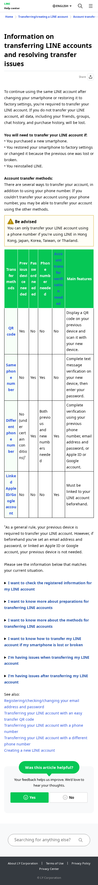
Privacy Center (49, 869)
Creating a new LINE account (29, 750)
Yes (33, 797)
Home (9, 16)
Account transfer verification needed (58, 278)
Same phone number (11, 377)
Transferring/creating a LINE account (43, 16)
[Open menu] (90, 6)
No (71, 797)
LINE (7, 3)
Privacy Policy (81, 863)
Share (82, 77)
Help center (12, 8)
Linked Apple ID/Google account (11, 494)
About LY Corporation (23, 863)
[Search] (80, 6)
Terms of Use (55, 863)
